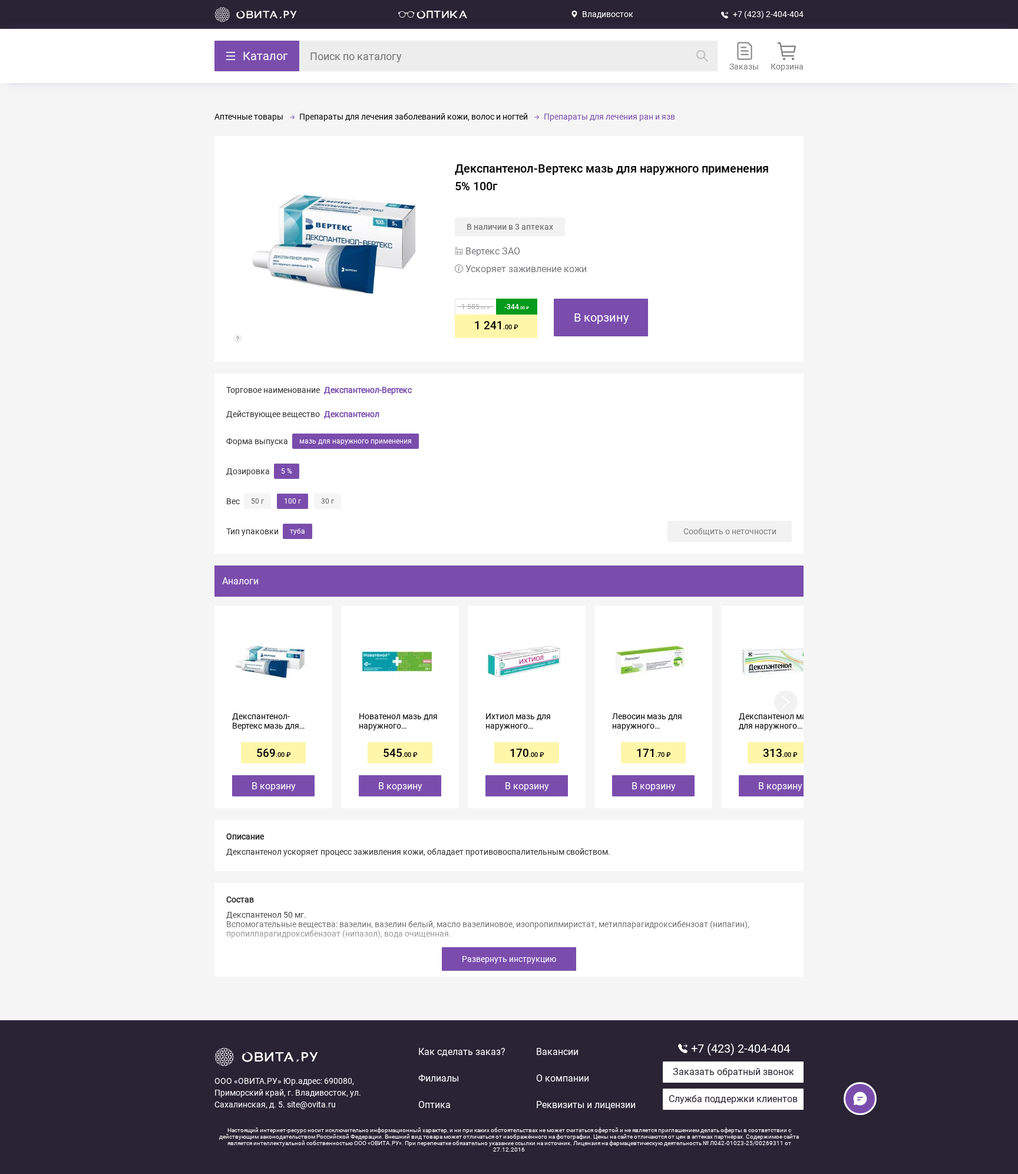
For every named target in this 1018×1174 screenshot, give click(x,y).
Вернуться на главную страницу (255, 14)
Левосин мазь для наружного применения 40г (647, 721)
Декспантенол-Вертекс (368, 390)
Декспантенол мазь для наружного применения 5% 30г (777, 721)
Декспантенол (351, 414)
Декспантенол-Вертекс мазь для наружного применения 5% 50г (269, 721)
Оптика (434, 1104)
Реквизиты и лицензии (586, 1104)
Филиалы (438, 1078)
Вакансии (557, 1051)
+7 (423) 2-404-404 (768, 14)
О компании (562, 1078)
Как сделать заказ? (461, 1051)
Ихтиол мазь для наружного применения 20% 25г (524, 721)
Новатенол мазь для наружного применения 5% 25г (398, 721)
